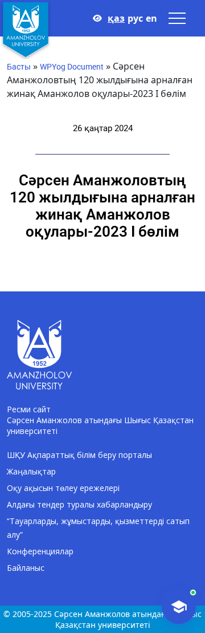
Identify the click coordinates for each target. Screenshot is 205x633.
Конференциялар (40, 551)
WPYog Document (72, 66)
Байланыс (25, 567)
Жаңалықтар (31, 471)
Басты (19, 66)
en (151, 18)
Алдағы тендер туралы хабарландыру (79, 504)
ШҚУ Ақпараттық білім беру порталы (79, 454)
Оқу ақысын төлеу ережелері (63, 487)
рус (135, 18)
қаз (116, 18)
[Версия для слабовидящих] (97, 18)
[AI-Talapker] (179, 607)
